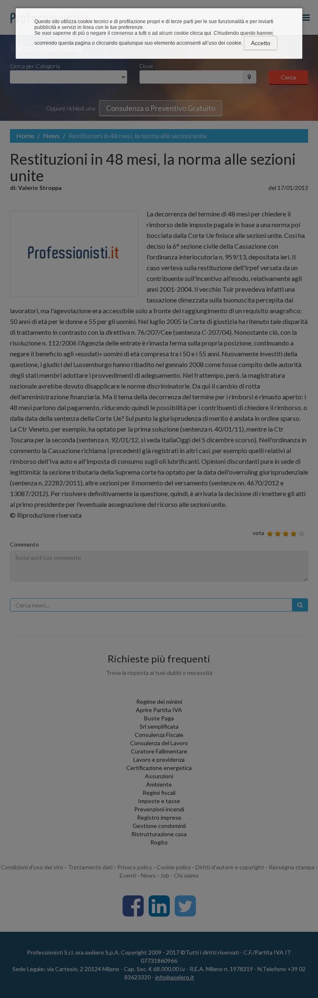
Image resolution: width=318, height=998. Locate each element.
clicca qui (200, 33)
